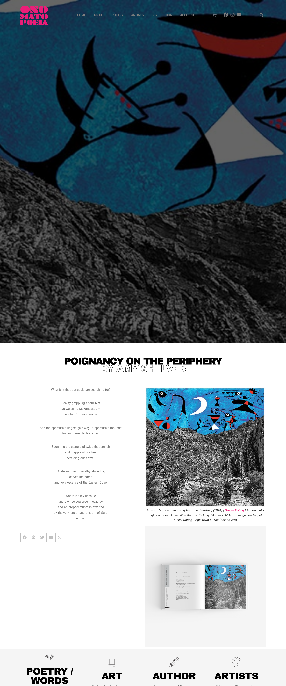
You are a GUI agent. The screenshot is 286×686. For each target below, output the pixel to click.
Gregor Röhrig (234, 510)
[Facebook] (226, 14)
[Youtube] (239, 14)
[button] (261, 15)
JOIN (168, 15)
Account (187, 15)
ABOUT (99, 15)
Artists (137, 15)
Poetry (117, 15)
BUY (155, 15)
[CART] (215, 15)
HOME (81, 15)
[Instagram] (232, 14)
